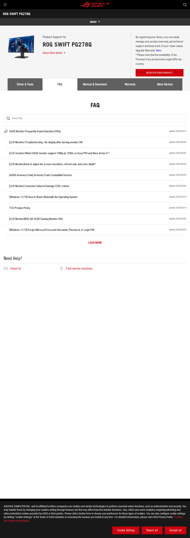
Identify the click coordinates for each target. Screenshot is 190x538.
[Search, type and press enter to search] (185, 4)
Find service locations (79, 268)
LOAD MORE (95, 242)
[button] (5, 4)
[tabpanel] (95, 187)
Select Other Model (52, 52)
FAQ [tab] (60, 84)
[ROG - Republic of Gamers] (95, 4)
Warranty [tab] (130, 84)
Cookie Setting (126, 530)
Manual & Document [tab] (95, 84)
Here (158, 50)
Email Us (16, 268)
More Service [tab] (165, 84)
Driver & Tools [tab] (25, 84)
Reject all (152, 530)
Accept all (175, 530)
